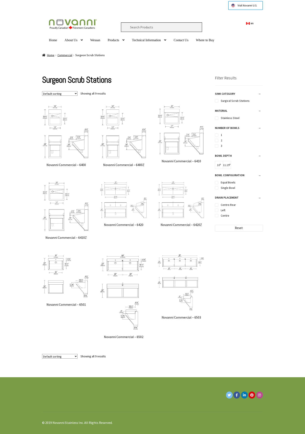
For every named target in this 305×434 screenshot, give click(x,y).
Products (113, 40)
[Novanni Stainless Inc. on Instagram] (259, 395)
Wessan (95, 40)
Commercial (64, 55)
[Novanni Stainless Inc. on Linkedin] (244, 395)
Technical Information (146, 40)
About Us (71, 40)
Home (53, 40)
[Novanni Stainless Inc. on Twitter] (229, 395)
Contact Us (181, 40)
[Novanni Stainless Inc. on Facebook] (236, 395)
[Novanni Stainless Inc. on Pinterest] (252, 395)
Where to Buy (205, 40)
